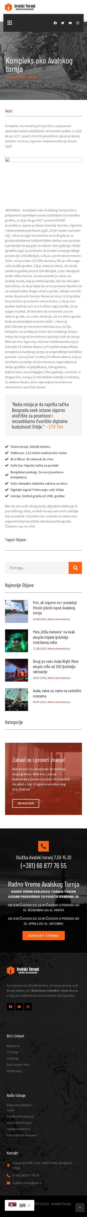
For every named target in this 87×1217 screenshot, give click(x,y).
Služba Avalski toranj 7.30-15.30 (43, 857)
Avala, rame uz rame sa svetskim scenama (57, 693)
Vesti (8, 110)
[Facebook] (55, 23)
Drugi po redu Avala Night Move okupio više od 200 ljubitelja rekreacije (56, 666)
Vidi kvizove (26, 803)
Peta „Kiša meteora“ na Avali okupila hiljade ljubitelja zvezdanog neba (54, 637)
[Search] (75, 568)
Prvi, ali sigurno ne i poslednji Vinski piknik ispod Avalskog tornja (55, 607)
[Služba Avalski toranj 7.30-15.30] (43, 846)
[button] (9, 22)
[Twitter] (62, 23)
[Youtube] (70, 23)
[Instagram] (77, 23)
